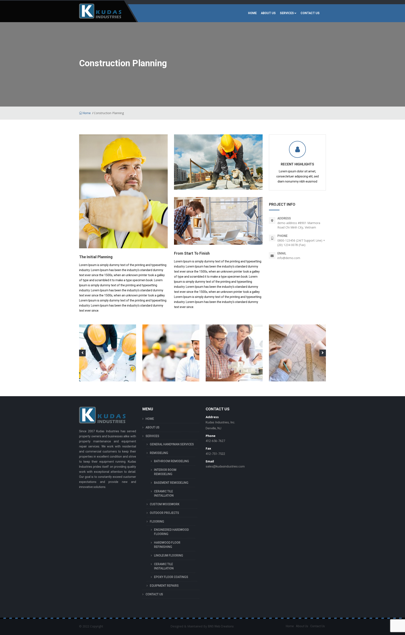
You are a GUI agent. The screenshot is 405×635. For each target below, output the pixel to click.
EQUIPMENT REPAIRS (164, 585)
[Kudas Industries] (100, 13)
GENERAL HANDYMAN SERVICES (172, 444)
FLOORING (157, 521)
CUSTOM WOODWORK (165, 504)
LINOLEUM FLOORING (168, 555)
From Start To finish (192, 253)
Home (86, 113)
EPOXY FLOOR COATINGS (171, 577)
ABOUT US (268, 13)
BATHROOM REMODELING (171, 461)
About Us (302, 626)
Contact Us (317, 626)
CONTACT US (310, 13)
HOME (252, 13)
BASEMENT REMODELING (171, 482)
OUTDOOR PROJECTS (164, 513)
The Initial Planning (96, 257)
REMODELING (159, 453)
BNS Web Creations (221, 626)
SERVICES (287, 13)
